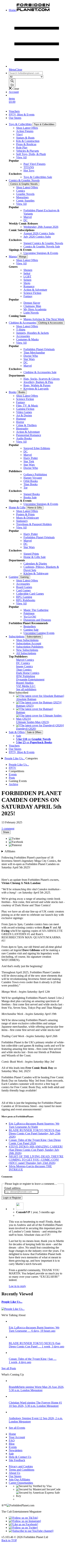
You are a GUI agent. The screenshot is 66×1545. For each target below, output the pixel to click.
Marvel (27, 217)
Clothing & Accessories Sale (39, 372)
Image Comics (24, 666)
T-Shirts (20, 329)
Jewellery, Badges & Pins (38, 382)
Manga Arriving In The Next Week (43, 319)
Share (6, 832)
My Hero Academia (34, 309)
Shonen (27, 270)
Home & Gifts (17, 507)
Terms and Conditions (21, 1469)
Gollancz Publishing (35, 474)
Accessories (23, 336)
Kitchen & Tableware (35, 573)
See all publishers (26, 689)
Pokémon (28, 613)
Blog (11, 1443)
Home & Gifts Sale (34, 557)
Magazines (22, 197)
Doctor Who (30, 355)
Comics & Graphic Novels (24, 180)
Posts (12, 777)
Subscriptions (16, 636)
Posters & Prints (25, 514)
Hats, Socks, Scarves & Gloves (41, 378)
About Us (14, 1472)
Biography (22, 428)
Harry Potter (30, 458)
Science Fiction (32, 292)
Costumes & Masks (27, 339)
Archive (13, 784)
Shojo (26, 283)
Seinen (27, 279)
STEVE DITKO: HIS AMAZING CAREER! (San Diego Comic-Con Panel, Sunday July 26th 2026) (36, 1150)
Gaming (13, 576)
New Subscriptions (27, 649)
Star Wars (29, 359)
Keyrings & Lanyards (36, 388)
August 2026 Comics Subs (38, 233)
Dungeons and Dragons (37, 619)
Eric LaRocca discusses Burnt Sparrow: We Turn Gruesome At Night (34, 1125)
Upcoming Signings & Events (40, 253)
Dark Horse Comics (27, 672)
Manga (13, 256)
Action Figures (24, 131)
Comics (20, 190)
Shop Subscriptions (27, 640)
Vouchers (14, 111)
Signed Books (31, 494)
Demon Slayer (31, 302)
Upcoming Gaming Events (38, 633)
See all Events (17, 1427)
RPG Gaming (24, 596)
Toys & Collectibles (20, 124)
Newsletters (15, 1450)
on (33, 739)
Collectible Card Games (30, 593)
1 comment (7, 828)
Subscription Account (28, 643)
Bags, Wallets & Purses (36, 385)
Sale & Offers (17, 732)
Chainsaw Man (32, 306)
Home (12, 1433)
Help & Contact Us (20, 1456)
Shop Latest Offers (27, 127)
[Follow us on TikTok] (23, 1517)
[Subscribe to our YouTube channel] (31, 1530)
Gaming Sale (30, 629)
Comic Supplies (25, 200)
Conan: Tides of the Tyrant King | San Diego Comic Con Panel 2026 (35, 1141)
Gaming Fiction (25, 408)
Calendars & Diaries (35, 563)
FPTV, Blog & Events (21, 114)
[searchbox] (26, 73)
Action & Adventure (35, 289)
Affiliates (10, 851)
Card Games (23, 590)
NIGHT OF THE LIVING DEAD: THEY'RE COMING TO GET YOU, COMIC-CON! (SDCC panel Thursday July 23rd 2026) (36, 1159)
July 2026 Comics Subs (37, 236)
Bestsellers (29, 626)
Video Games (24, 412)
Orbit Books (30, 481)
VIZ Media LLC (26, 686)
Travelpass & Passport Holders (34, 524)
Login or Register (12, 1197)
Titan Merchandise (34, 352)
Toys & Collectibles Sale (37, 177)
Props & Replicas (26, 144)
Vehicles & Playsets (27, 150)
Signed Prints (31, 553)
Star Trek (28, 461)
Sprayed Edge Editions (36, 448)
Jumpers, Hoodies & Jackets (32, 332)
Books (12, 392)
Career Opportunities (21, 1482)
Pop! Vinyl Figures (34, 163)
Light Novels (31, 312)
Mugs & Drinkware (27, 517)
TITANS (28, 167)
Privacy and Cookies (21, 1466)
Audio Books (24, 438)
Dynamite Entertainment (30, 679)
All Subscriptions (26, 653)
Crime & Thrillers (26, 425)
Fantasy (27, 296)
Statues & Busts (25, 137)
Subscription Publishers (29, 646)
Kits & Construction (27, 141)
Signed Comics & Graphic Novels (43, 243)
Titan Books (30, 484)
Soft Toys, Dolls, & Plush (31, 154)
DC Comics (23, 663)
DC (25, 220)
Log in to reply (17, 1286)
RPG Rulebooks (25, 600)
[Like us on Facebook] (23, 1524)
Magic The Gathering (35, 610)
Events (13, 774)
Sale (18, 735)
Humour (21, 418)
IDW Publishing (25, 676)
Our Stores (15, 117)
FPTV (12, 767)
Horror (20, 422)
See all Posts (8, 1368)
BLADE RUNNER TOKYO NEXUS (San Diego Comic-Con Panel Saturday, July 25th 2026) (34, 1133)
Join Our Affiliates (19, 1479)
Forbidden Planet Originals (39, 349)
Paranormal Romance (28, 435)
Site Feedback (17, 1460)
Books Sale (30, 497)
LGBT (27, 276)
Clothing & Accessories (22, 322)
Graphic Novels (25, 194)
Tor (25, 487)
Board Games (24, 587)
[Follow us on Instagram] (25, 1521)
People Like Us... (15, 758)
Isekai (26, 273)
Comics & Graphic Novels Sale (41, 246)
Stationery (22, 520)
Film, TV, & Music (27, 405)
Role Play (21, 147)
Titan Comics (24, 669)
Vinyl (19, 134)
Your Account (17, 1437)
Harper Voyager (32, 477)
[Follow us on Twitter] (23, 1527)
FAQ (12, 1440)
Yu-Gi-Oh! (29, 616)
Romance (28, 286)
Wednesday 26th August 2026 (40, 226)
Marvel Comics (25, 659)
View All (21, 157)
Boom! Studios (25, 682)
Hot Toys (28, 170)
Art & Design (24, 415)
